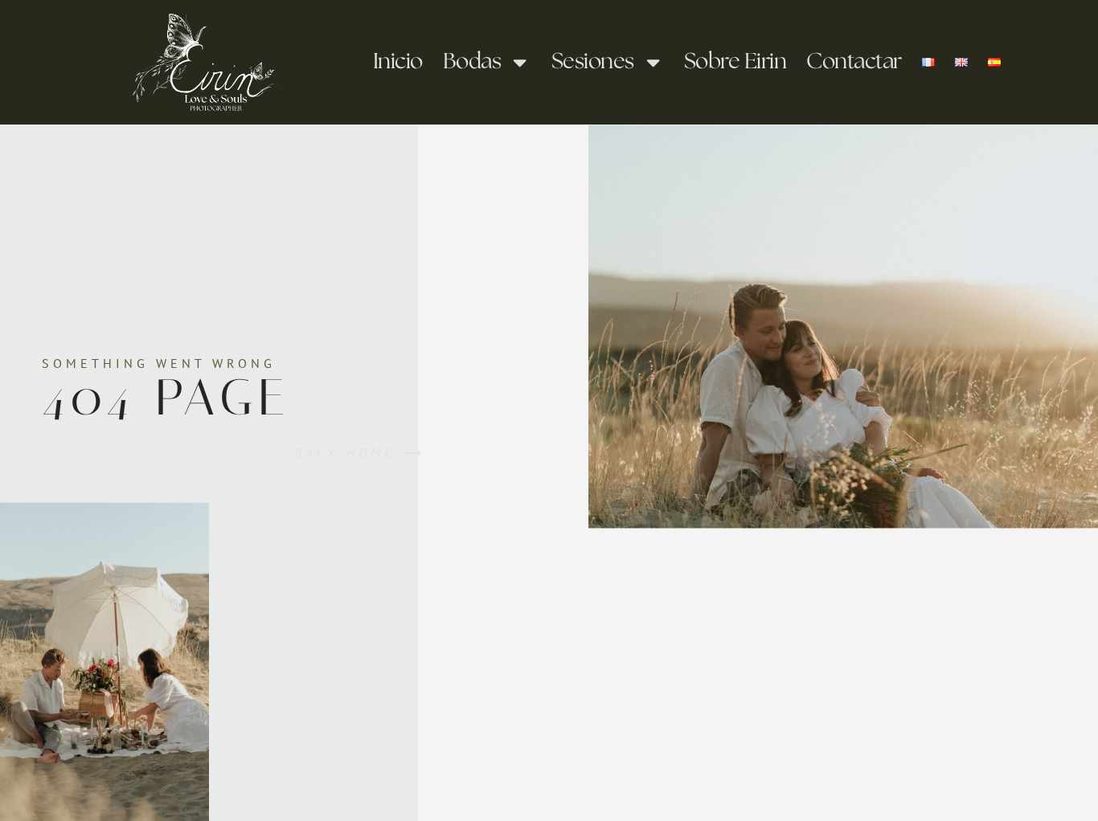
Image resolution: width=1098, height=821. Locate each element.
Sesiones (592, 62)
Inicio (398, 62)
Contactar (854, 62)
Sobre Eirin (735, 62)
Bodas (472, 62)
